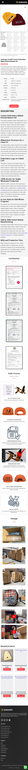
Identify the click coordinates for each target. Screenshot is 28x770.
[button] (3, 2)
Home (2, 54)
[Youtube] (10, 720)
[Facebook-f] (2, 720)
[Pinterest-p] (7, 720)
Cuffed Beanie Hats (15, 54)
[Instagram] (4, 720)
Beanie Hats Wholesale (8, 54)
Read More (7, 669)
